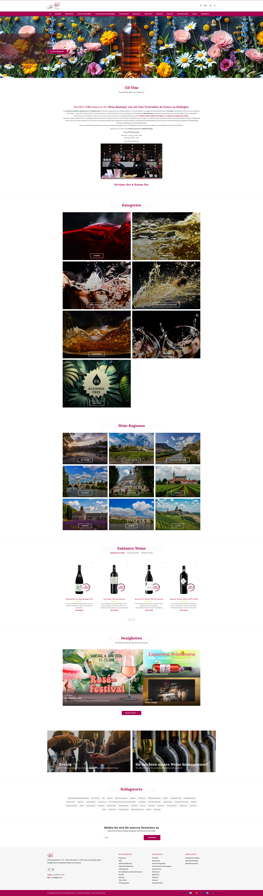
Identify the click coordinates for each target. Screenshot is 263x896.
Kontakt (121, 874)
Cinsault (165, 798)
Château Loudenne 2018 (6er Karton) (149, 599)
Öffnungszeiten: (124, 883)
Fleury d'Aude (71, 802)
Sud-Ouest (193, 805)
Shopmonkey (101, 893)
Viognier (148, 809)
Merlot (82, 805)
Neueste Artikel (130, 713)
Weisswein (157, 809)
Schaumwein (183, 805)
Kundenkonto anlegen (192, 858)
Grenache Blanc (90, 802)
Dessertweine (124, 14)
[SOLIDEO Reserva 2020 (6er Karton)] (114, 580)
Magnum (193, 802)
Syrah (104, 809)
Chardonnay (141, 798)
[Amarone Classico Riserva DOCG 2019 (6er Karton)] (79, 580)
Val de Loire (112, 809)
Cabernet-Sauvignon (121, 798)
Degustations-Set (176, 798)
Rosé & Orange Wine (84, 14)
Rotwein (142, 805)
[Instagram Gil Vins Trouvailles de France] (53, 869)
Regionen (159, 14)
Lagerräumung (167, 802)
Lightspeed (87, 893)
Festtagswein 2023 (189, 798)
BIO (103, 798)
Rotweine (58, 14)
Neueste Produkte (133, 553)
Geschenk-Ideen (182, 14)
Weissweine (69, 14)
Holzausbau (142, 802)
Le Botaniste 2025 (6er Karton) (183, 599)
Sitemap (121, 877)
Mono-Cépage (91, 805)
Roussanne (151, 805)
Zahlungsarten (123, 869)
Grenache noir (102, 802)
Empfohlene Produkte (117, 553)
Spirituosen (137, 14)
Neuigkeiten (205, 14)
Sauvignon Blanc (172, 805)
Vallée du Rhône (123, 809)
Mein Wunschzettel (191, 863)
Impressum (122, 858)
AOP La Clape (96, 798)
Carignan (132, 798)
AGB (120, 861)
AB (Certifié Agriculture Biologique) (78, 798)
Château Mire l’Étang (154, 798)
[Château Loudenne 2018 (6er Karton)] (149, 580)
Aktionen (170, 14)
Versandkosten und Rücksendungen (130, 872)
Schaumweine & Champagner (105, 14)
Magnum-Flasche (72, 805)
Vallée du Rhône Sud (137, 809)
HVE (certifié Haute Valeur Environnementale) (122, 802)
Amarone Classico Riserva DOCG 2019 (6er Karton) (79, 599)
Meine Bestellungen (191, 861)
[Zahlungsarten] (185, 893)
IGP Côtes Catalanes (154, 802)
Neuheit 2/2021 (111, 805)
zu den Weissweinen (206, 51)
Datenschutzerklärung (126, 866)
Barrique (109, 798)
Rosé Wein (134, 805)
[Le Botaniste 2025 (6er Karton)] (184, 580)
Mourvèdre (101, 805)
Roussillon (161, 805)
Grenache (80, 802)
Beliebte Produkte (147, 553)
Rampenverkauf (123, 805)
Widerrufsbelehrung (125, 863)
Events (194, 14)
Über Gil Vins (123, 880)
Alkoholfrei (148, 14)
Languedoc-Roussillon (181, 802)
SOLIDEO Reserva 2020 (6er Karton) (114, 599)
